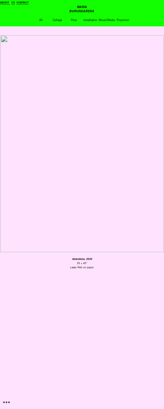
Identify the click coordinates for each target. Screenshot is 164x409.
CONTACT (22, 2)
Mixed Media (107, 20)
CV (13, 2)
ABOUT (5, 2)
